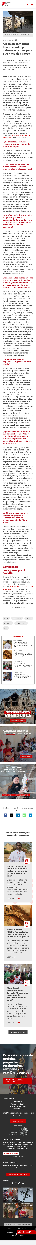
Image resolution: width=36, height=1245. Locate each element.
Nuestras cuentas (28, 1142)
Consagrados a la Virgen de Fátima (18, 1148)
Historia (19, 1142)
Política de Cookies (9, 1234)
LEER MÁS (11, 898)
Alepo (6, 618)
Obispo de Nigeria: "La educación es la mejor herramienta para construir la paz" (23, 644)
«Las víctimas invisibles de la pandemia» (18, 587)
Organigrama (11, 1146)
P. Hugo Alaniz (21, 623)
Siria (5, 628)
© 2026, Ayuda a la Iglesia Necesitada (18, 1228)
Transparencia (8, 1144)
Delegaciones (18, 1125)
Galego (14, 1235)
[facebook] (13, 1183)
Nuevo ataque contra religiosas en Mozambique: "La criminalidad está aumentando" (22, 677)
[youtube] (23, 1183)
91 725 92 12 (18, 1115)
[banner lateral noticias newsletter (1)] (18, 765)
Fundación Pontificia (9, 1142)
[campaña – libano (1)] (18, 727)
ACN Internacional (11, 1153)
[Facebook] (5, 815)
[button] (26, 3)
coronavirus (17, 618)
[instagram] (19, 1183)
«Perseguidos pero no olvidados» (17, 136)
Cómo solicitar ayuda (18, 1156)
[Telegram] (30, 815)
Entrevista (7, 623)
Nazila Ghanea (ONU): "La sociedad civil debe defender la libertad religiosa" (22, 654)
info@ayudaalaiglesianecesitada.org (18, 1113)
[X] (11, 815)
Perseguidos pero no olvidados (22, 1167)
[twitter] (16, 1183)
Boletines (6, 1165)
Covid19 (29, 618)
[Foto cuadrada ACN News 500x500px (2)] (18, 689)
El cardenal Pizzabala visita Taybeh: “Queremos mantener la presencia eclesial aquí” (23, 665)
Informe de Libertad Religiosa (18, 1165)
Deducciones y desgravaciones (23, 1144)
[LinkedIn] (18, 815)
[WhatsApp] (24, 815)
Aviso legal (10, 1232)
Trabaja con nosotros (22, 1146)
